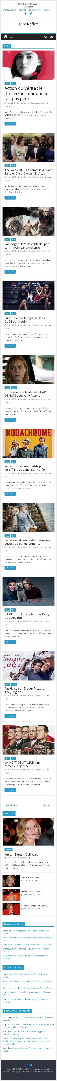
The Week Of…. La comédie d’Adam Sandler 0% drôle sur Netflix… (28, 171)
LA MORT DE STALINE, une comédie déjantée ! (23, 764)
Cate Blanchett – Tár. (30, 877)
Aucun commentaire (37, 103)
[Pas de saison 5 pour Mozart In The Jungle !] (28, 652)
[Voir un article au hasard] (51, 37)
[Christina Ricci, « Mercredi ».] (11, 890)
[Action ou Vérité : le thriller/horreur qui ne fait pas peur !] (28, 52)
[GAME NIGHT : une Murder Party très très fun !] (28, 578)
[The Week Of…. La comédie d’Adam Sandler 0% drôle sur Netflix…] (28, 134)
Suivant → (48, 805)
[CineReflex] (5, 37)
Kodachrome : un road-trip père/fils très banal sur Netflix (25, 467)
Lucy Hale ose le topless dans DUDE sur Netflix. (25, 319)
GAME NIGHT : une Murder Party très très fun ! (27, 616)
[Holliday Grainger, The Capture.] (11, 904)
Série (14, 388)
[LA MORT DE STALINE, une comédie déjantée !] (28, 727)
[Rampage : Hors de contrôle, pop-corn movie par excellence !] (28, 208)
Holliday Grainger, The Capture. (34, 905)
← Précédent (10, 805)
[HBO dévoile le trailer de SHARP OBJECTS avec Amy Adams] (28, 356)
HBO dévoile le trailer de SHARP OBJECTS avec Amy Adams (26, 393)
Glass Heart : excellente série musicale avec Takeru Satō (27, 944)
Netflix (10, 180)
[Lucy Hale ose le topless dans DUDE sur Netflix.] (28, 282)
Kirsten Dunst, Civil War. (21, 854)
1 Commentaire (37, 177)
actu (7, 83)
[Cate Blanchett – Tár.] (11, 876)
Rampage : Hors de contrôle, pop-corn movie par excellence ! (27, 245)
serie (10, 402)
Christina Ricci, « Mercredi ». (33, 891)
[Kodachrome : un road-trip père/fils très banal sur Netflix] (28, 430)
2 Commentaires (37, 621)
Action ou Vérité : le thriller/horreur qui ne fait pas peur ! (26, 93)
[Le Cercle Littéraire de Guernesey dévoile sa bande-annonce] (28, 504)
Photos (8, 849)
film (13, 83)
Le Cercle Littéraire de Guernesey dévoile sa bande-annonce (27, 542)
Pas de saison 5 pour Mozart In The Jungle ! (26, 690)
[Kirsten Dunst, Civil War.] (28, 819)
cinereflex (22, 103)
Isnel (4, 1031)
